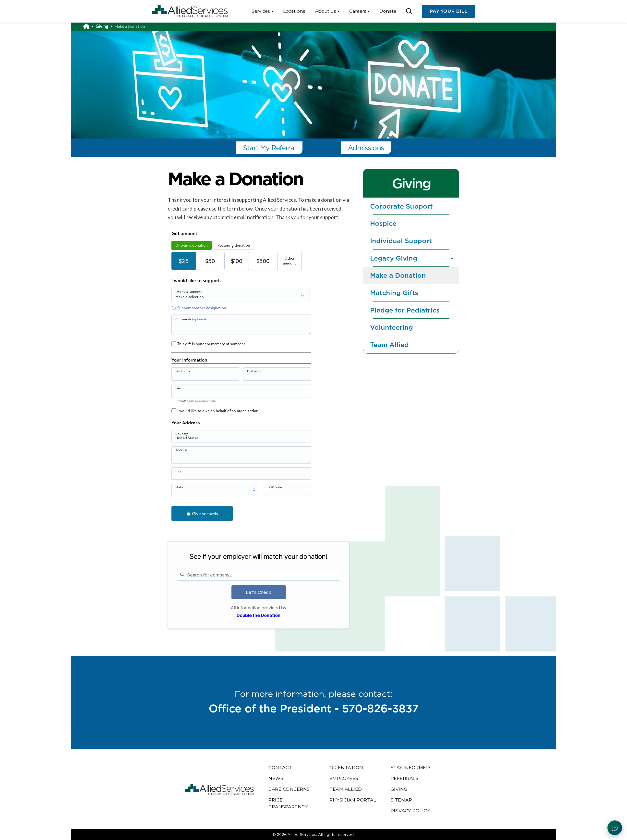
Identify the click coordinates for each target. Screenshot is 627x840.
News (275, 778)
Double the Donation (258, 615)
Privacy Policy (410, 811)
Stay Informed (410, 767)
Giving (102, 26)
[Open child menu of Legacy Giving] (452, 258)
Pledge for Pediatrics (404, 310)
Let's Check (258, 592)
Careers (357, 11)
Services (261, 11)
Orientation (346, 767)
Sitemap (401, 800)
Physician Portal (352, 800)
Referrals (405, 778)
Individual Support (401, 240)
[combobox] (258, 574)
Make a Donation (398, 275)
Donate (387, 11)
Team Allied (389, 344)
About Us (325, 11)
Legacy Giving (393, 258)
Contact (280, 767)
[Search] (409, 11)
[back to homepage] (89, 26)
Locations (294, 11)
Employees (343, 778)
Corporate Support (401, 206)
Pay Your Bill (449, 11)
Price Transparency (288, 803)
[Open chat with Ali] (614, 827)
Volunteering (391, 327)
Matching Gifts (394, 292)
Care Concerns (289, 789)
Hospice (383, 223)
